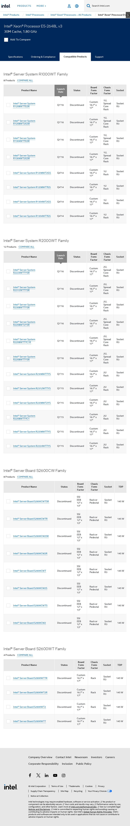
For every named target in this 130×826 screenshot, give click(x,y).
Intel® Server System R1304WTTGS (32, 215)
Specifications (15, 56)
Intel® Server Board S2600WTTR (30, 678)
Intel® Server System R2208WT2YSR (24, 323)
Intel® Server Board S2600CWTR (30, 518)
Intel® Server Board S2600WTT (29, 721)
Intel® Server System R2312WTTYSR (24, 289)
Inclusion (67, 764)
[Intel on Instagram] (63, 776)
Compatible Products (75, 56)
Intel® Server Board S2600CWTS (30, 605)
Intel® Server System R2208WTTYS (32, 431)
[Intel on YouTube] (55, 776)
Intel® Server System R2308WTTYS (32, 374)
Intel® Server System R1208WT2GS (32, 172)
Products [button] (24, 5)
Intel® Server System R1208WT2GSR (24, 122)
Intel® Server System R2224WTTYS (32, 445)
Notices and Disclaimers (39, 809)
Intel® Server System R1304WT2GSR (24, 157)
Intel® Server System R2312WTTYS (32, 388)
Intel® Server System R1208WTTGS (32, 187)
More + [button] (41, 5)
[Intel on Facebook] (30, 776)
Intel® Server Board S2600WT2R (30, 692)
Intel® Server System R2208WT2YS (32, 402)
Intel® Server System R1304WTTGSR (24, 140)
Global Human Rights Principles (97, 812)
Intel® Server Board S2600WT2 (29, 706)
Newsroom (81, 757)
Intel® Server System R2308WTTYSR (24, 306)
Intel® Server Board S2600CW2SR (31, 536)
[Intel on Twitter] (38, 776)
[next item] (128, 15)
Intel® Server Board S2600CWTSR (31, 501)
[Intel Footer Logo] (11, 786)
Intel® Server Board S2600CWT (29, 570)
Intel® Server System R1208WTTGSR (24, 105)
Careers (110, 757)
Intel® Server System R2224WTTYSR (24, 271)
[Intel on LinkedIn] (47, 776)
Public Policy (83, 764)
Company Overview (40, 757)
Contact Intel (63, 757)
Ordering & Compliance (43, 56)
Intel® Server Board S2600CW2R (30, 553)
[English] (76, 6)
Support (99, 56)
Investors (96, 757)
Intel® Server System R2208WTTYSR (24, 358)
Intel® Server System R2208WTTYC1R (24, 341)
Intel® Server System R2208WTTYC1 (24, 417)
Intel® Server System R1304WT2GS (32, 201)
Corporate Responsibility (43, 764)
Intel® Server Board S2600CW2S (30, 588)
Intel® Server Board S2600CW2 (29, 622)
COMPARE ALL (25, 80)
